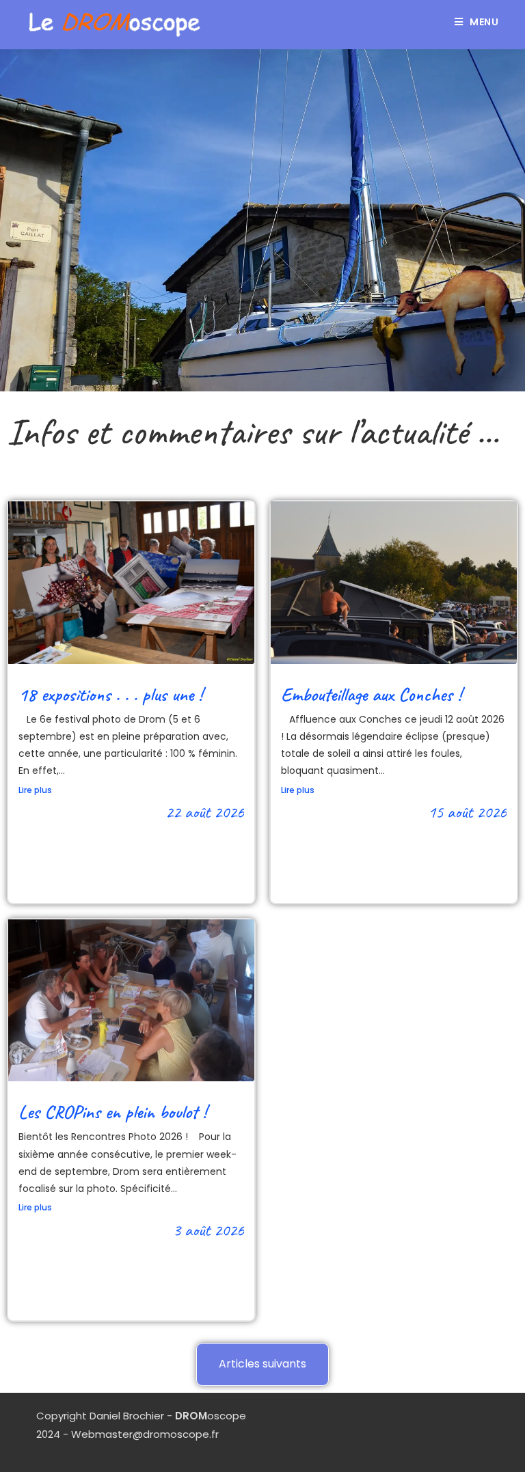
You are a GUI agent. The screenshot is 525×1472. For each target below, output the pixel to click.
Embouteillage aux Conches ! (371, 694)
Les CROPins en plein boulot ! (112, 1112)
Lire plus (35, 790)
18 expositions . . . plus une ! (110, 694)
